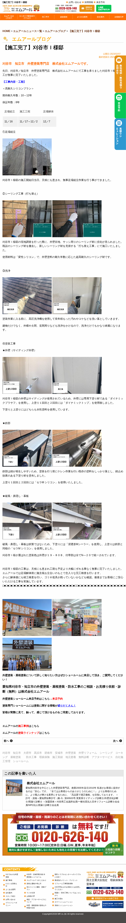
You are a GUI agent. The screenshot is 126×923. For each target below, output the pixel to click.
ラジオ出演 (31, 893)
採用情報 (88, 2)
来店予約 (100, 2)
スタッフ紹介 (10, 896)
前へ (7, 740)
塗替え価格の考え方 (34, 883)
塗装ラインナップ (28, 732)
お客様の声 (31, 896)
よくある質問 (10, 889)
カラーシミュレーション (64, 902)
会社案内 (9, 893)
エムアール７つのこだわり (36, 880)
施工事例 (23, 726)
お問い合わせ (75, 2)
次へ (116, 740)
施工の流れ (59, 899)
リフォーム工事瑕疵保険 (64, 883)
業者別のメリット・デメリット (66, 880)
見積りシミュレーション (64, 905)
